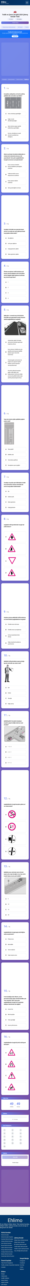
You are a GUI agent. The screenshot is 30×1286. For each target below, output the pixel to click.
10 (4, 1139)
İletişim (3, 1274)
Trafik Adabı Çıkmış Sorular (21, 1246)
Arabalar (3, 1267)
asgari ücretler (4, 1282)
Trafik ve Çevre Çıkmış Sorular (21, 1248)
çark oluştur (4, 1284)
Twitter (21, 1267)
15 (20, 1143)
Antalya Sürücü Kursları (7, 1251)
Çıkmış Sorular (11, 79)
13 (4, 1143)
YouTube (22, 1265)
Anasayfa (4, 79)
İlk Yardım (20, 27)
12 (20, 1139)
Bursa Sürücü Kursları (6, 1245)
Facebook (22, 1263)
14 (12, 1143)
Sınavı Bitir (15, 1157)
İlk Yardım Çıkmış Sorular (20, 1244)
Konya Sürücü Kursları (6, 1249)
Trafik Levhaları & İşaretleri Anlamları (10, 1265)
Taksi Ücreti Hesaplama (7, 1263)
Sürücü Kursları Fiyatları (7, 1237)
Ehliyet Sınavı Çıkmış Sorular (9, 27)
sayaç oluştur (4, 1280)
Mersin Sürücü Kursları (6, 1254)
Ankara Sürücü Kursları (7, 1241)
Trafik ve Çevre (19, 79)
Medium (22, 1269)
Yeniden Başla (15, 22)
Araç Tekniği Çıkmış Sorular (21, 1250)
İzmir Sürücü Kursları (6, 1243)
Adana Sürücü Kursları (6, 1247)
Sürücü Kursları (5, 1235)
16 (4, 1146)
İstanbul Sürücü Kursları (7, 1239)
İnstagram (22, 1260)
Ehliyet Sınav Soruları (19, 1242)
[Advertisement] (15, 59)
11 (12, 1139)
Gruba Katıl (15, 36)
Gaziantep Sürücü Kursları (7, 1256)
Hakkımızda (4, 1276)
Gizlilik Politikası (5, 1278)
